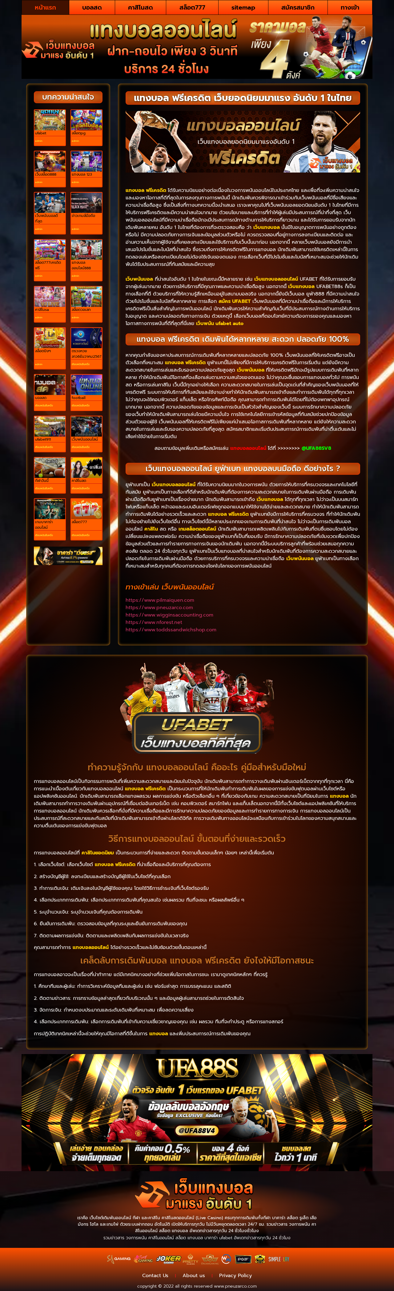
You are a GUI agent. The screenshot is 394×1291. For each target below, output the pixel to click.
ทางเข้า (350, 7)
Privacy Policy (235, 1275)
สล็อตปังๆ (43, 351)
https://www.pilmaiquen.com (160, 600)
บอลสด (92, 7)
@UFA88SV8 (316, 448)
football (79, 398)
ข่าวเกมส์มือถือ (83, 215)
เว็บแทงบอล (266, 227)
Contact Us (155, 1275)
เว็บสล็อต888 (45, 174)
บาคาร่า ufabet (218, 1238)
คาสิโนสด (140, 7)
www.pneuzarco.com (235, 1286)
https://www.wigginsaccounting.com (169, 615)
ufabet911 (43, 439)
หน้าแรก (45, 7)
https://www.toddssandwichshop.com (171, 629)
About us (194, 1275)
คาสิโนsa (42, 309)
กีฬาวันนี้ (42, 480)
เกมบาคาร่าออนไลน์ (44, 524)
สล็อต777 (192, 7)
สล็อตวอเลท (81, 309)
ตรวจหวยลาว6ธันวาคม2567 (87, 353)
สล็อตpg (79, 133)
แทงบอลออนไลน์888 (81, 265)
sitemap (243, 7)
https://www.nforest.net (154, 622)
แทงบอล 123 (82, 174)
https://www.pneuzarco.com (159, 607)
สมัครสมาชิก (298, 7)
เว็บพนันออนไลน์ (85, 439)
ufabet (40, 133)
